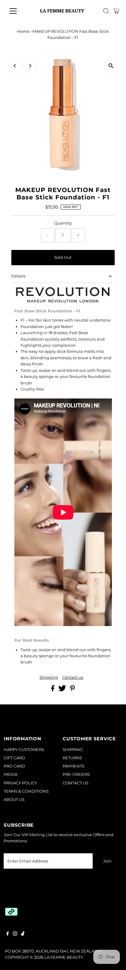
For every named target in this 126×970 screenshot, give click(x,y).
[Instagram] (15, 934)
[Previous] (15, 66)
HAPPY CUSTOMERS (24, 749)
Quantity (63, 223)
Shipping (48, 678)
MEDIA (10, 774)
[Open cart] (116, 11)
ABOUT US (14, 799)
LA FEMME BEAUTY (63, 957)
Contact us (72, 678)
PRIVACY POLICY (20, 783)
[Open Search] (106, 11)
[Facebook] (7, 934)
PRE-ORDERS (76, 774)
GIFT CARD (14, 758)
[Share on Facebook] (53, 690)
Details (18, 276)
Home (23, 31)
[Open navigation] (18, 11)
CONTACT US (75, 783)
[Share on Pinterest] (72, 690)
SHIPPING (73, 749)
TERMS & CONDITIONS (26, 791)
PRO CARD (14, 766)
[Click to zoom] (111, 66)
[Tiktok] (23, 934)
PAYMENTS (73, 766)
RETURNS (72, 758)
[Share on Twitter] (62, 690)
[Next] (30, 66)
